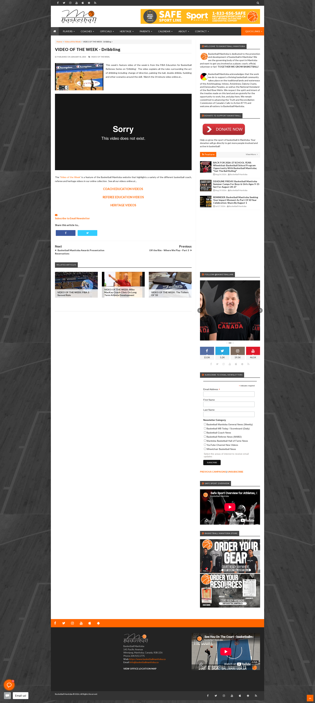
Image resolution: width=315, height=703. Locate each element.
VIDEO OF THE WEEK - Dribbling (87, 49)
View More (251, 154)
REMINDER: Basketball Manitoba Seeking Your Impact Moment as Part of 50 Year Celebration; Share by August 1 (235, 200)
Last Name (209, 409)
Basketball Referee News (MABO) (224, 436)
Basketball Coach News (219, 432)
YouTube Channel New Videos (222, 445)
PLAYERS (68, 31)
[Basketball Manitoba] (79, 16)
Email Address (211, 389)
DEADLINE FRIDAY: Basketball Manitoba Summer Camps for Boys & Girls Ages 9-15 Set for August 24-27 (236, 184)
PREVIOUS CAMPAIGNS (213, 471)
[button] (200, 310)
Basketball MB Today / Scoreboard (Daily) (228, 428)
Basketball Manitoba (64, 694)
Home (59, 41)
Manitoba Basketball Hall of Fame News (227, 441)
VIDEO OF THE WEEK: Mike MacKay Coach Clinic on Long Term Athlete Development (120, 292)
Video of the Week (72, 41)
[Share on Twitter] (87, 233)
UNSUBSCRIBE (235, 471)
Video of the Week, (100, 57)
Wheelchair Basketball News (221, 449)
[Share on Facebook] (65, 233)
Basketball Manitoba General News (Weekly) (230, 424)
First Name (209, 399)
